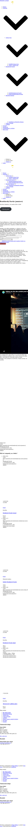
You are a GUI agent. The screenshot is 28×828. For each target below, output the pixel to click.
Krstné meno (3, 236)
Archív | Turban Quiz (13, 65)
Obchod (5, 125)
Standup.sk (5, 127)
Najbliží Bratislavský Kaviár (15, 93)
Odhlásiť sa (8, 161)
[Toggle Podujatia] (8, 174)
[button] (15, 23)
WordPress (13, 767)
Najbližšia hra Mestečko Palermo (16, 122)
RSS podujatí (3, 736)
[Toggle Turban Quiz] (12, 176)
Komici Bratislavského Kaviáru (16, 94)
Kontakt (5, 721)
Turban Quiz (6, 715)
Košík (4, 163)
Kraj (1, 239)
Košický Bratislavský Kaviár (10, 582)
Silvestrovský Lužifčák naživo (10, 703)
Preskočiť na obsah (4, 0)
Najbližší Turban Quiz (14, 64)
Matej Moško (15, 765)
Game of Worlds (9, 123)
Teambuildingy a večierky (9, 128)
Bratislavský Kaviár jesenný (10, 513)
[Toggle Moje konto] (9, 193)
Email (1, 238)
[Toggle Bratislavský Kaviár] (15, 180)
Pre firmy (5, 720)
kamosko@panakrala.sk (5, 742)
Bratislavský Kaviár (7, 714)
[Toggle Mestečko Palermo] (15, 184)
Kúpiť (4, 507)
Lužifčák (8, 124)
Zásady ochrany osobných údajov (10, 719)
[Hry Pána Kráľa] (7, 4)
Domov (4, 6)
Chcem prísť (5, 209)
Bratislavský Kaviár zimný (9, 642)
